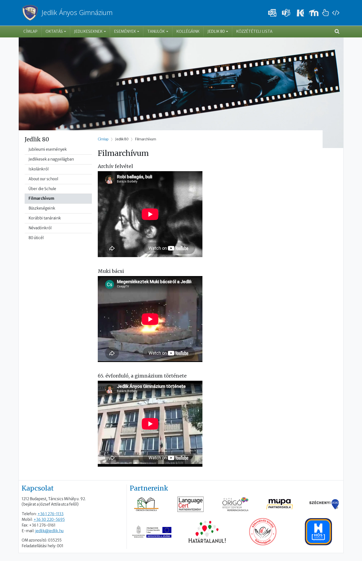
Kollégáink (187, 31)
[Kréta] (300, 13)
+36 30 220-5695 (49, 519)
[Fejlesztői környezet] (336, 13)
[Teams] (286, 13)
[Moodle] (314, 13)
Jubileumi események (48, 149)
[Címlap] (32, 13)
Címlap (30, 31)
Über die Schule (42, 188)
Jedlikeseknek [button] (88, 31)
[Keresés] (337, 32)
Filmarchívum (41, 198)
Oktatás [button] (54, 31)
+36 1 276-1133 (50, 514)
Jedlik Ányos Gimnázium (77, 12)
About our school (43, 179)
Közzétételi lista (254, 31)
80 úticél (36, 237)
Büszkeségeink (42, 208)
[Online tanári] (325, 13)
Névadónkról (40, 228)
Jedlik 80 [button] (216, 31)
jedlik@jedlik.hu (49, 530)
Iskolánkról (39, 169)
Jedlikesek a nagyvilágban (51, 159)
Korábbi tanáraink (45, 218)
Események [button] (125, 31)
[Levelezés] (272, 13)
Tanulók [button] (156, 31)
